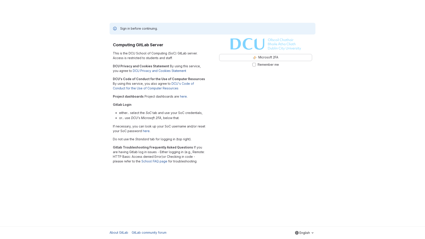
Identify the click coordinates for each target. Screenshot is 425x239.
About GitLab (119, 232)
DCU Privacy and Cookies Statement (159, 71)
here (183, 96)
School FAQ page (154, 161)
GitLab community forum (149, 232)
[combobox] (304, 232)
